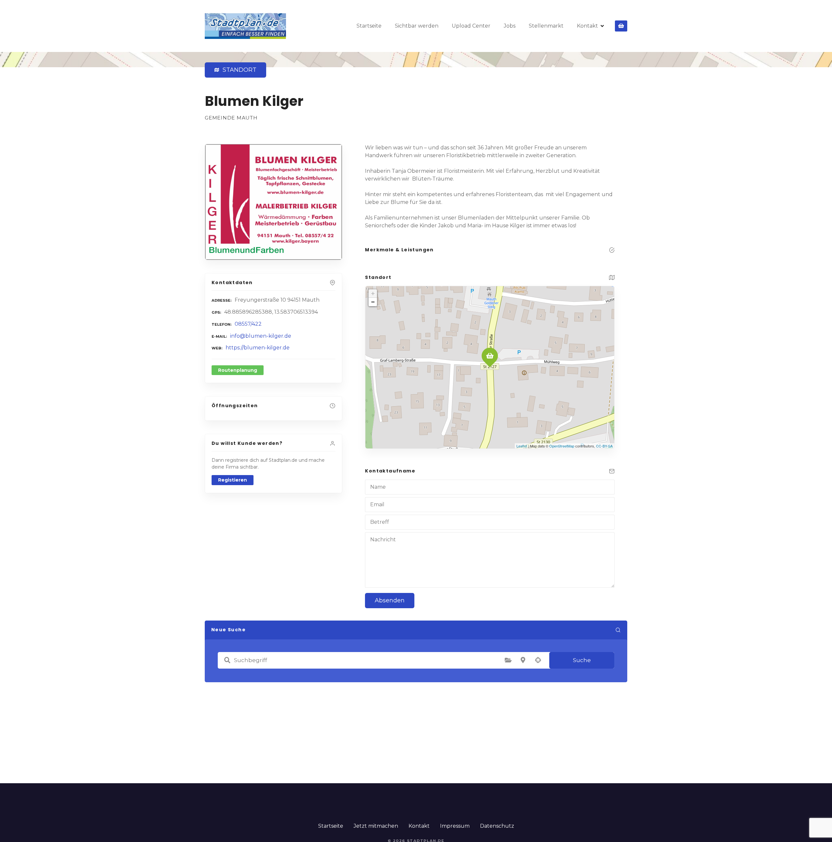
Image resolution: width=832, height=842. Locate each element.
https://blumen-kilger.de (258, 348)
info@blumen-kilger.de (260, 336)
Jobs (509, 26)
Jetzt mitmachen (376, 826)
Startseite (369, 26)
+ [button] (373, 293)
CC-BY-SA (604, 445)
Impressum (455, 826)
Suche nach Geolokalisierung (537, 660)
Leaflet (521, 445)
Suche (582, 660)
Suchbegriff (227, 660)
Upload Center (471, 26)
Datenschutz (497, 826)
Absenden (390, 600)
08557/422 (248, 324)
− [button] (373, 301)
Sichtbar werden (416, 26)
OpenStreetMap (561, 445)
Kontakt (587, 26)
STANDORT (238, 69)
